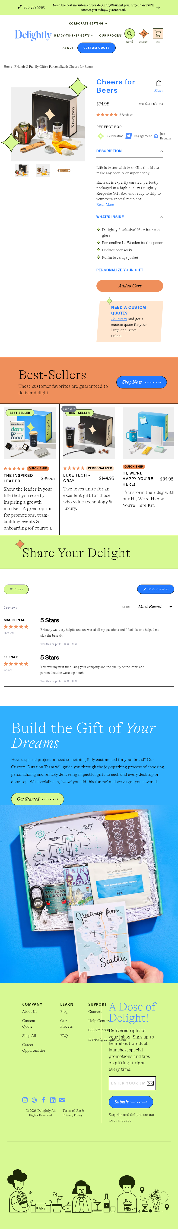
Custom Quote (28, 1024)
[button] (129, 35)
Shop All (29, 1036)
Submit (121, 1102)
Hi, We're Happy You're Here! (138, 479)
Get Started (28, 799)
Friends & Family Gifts (30, 66)
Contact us (119, 319)
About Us (29, 1012)
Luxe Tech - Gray (76, 478)
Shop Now (132, 382)
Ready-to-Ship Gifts (72, 35)
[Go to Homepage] (33, 36)
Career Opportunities (33, 1048)
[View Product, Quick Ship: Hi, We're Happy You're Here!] (148, 433)
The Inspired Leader (18, 478)
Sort (127, 607)
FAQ (64, 1036)
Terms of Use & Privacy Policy (73, 1113)
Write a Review (160, 590)
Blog (64, 1012)
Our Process (66, 1024)
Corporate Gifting (86, 23)
